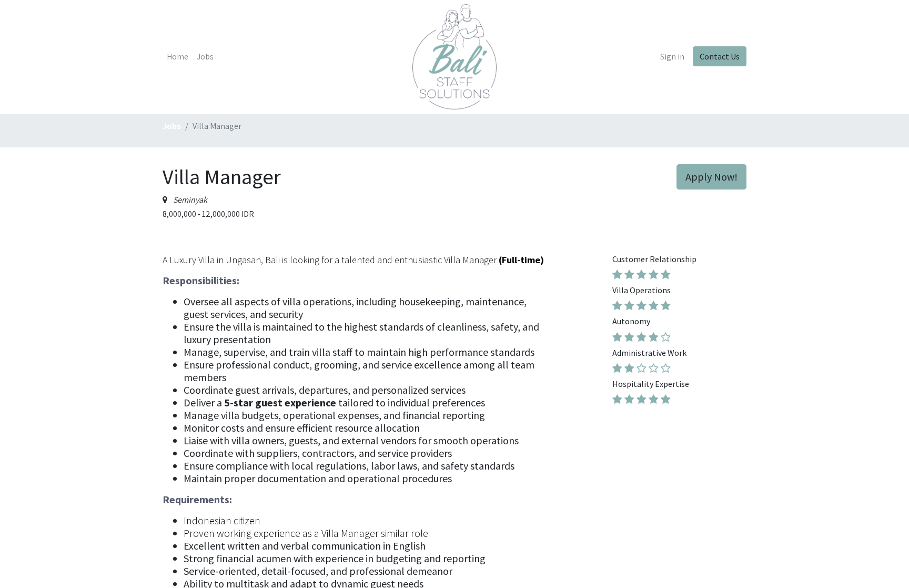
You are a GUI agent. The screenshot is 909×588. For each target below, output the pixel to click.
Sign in (672, 56)
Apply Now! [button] (711, 176)
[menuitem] (178, 56)
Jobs (172, 126)
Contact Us (720, 56)
